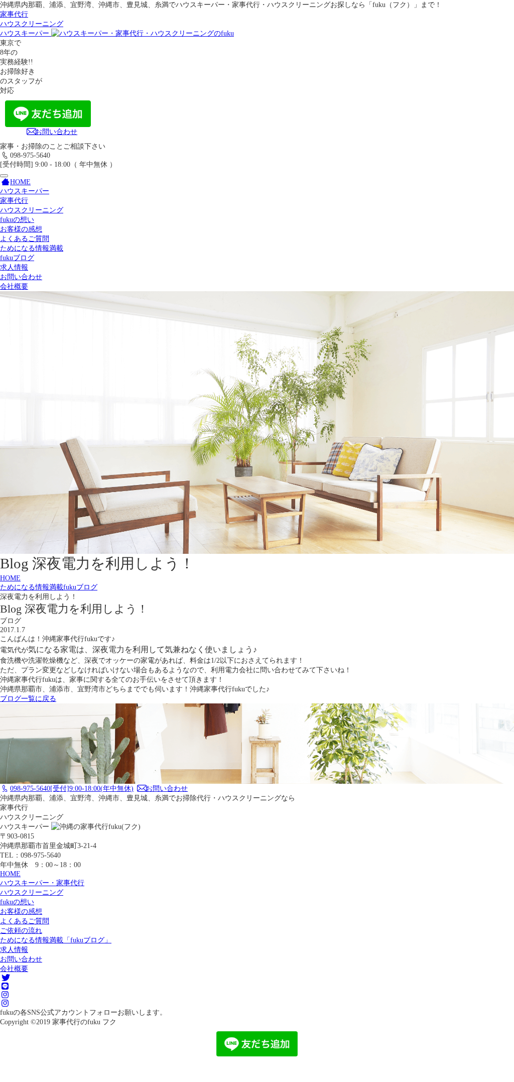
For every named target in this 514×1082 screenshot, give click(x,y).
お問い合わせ (56, 132)
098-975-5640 (72, 788)
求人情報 (14, 267)
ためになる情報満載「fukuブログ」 (55, 940)
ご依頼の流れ (21, 930)
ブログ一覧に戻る (28, 698)
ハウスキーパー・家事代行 (42, 883)
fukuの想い (17, 219)
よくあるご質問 (24, 238)
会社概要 (14, 286)
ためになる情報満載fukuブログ (48, 587)
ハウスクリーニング (31, 210)
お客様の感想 (21, 229)
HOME (10, 578)
